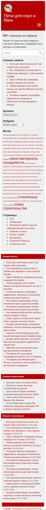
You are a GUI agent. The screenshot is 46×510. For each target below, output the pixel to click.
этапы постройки (8, 205)
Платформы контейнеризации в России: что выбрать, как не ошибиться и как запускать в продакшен (22, 362)
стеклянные (28, 197)
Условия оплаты (29, 382)
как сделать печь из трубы (32, 173)
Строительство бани (9, 148)
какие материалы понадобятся (20, 160)
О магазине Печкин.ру (20, 240)
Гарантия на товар (18, 231)
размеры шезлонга (35, 194)
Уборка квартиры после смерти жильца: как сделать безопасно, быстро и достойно (25, 89)
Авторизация (15, 222)
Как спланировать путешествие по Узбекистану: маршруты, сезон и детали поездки (25, 73)
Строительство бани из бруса (25, 148)
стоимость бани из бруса (11, 201)
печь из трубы (38, 190)
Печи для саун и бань (20, 17)
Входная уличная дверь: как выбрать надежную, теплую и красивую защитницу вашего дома (23, 327)
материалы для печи (24, 180)
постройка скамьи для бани (11, 194)
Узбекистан (38, 148)
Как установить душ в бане (15, 145)
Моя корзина (15, 237)
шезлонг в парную (36, 201)
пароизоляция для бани (26, 190)
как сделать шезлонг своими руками (14, 177)
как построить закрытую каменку (17, 170)
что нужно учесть (24, 201)
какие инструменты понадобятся (13, 155)
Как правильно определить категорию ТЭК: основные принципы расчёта (21, 406)
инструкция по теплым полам (30, 152)
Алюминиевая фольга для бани (12, 135)
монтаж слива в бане (27, 187)
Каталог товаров (17, 234)
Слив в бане (39, 145)
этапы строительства (15, 206)
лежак (28, 177)
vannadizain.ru (18, 508)
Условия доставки (18, 244)
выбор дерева (16, 152)
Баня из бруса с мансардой (17, 138)
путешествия (25, 194)
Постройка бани (30, 145)
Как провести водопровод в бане (16, 142)
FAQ (11, 219)
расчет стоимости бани (10, 198)
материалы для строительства (19, 183)
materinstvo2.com (34, 508)
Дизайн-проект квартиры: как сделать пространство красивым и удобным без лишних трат (22, 342)
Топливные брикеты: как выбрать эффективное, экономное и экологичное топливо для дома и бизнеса (22, 295)
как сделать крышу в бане (15, 173)
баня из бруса (7, 152)
